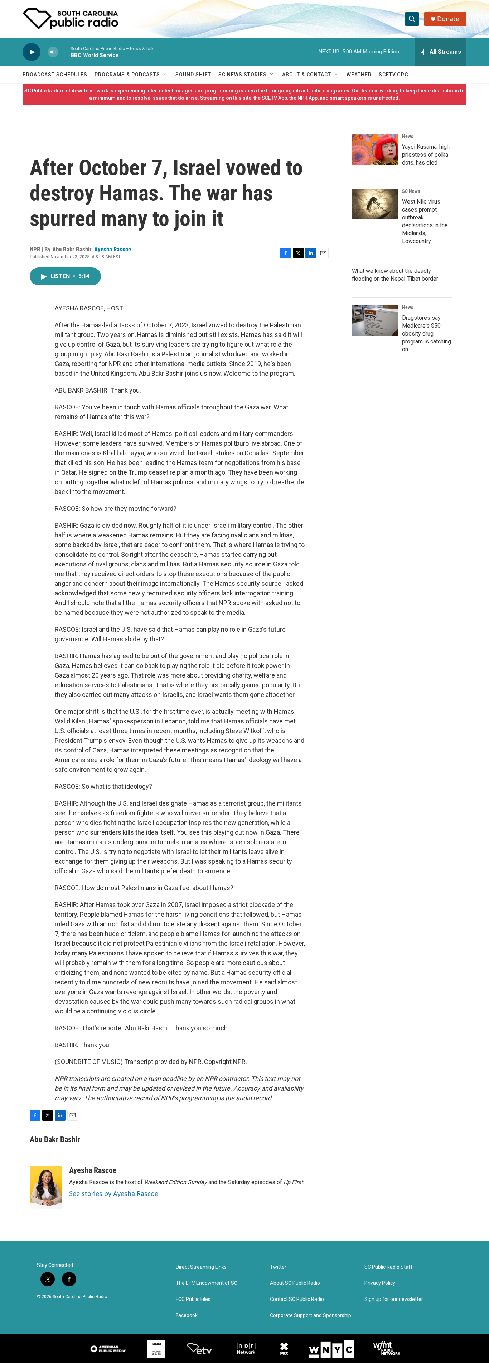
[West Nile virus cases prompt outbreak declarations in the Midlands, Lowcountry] (375, 204)
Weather (359, 74)
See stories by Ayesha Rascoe (113, 1193)
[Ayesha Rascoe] (46, 1187)
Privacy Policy (379, 1283)
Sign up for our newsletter (393, 1299)
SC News (411, 191)
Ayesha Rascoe (112, 249)
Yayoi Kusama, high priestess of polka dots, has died (426, 154)
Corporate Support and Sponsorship (310, 1315)
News (407, 136)
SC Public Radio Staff (388, 1267)
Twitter (278, 1267)
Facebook (187, 1315)
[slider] (64, 52)
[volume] (53, 52)
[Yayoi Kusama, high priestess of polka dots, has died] (375, 149)
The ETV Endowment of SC (206, 1283)
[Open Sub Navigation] (165, 74)
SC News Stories (242, 74)
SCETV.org (393, 74)
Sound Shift (193, 74)
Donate (448, 19)
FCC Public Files (193, 1299)
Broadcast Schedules (55, 74)
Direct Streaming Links (201, 1267)
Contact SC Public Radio (297, 1299)
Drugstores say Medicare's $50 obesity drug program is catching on (426, 333)
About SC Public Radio (295, 1283)
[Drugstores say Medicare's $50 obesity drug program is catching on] (375, 320)
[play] (31, 52)
